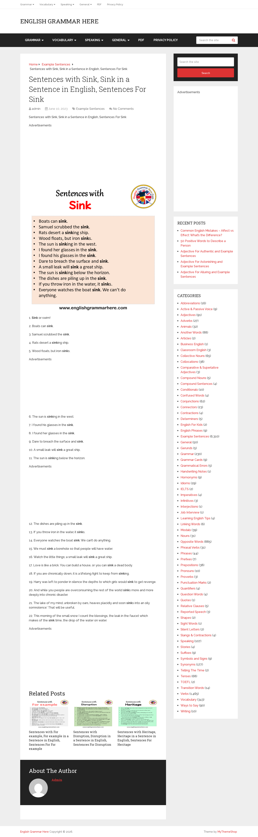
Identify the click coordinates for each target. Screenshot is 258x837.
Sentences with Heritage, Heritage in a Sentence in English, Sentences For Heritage (136, 738)
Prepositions (189, 565)
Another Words (191, 332)
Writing (185, 711)
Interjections (189, 506)
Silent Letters (190, 629)
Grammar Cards (192, 460)
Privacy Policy (115, 4)
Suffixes (186, 653)
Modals (186, 530)
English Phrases (192, 430)
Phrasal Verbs (190, 547)
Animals (186, 326)
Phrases (186, 553)
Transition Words (192, 688)
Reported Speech (193, 612)
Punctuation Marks (194, 582)
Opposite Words (192, 541)
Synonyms (188, 664)
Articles (186, 338)
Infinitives (187, 501)
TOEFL (186, 682)
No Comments (123, 109)
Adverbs (186, 321)
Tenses (186, 676)
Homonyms (189, 477)
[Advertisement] (93, 154)
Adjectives (188, 315)
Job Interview (190, 512)
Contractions (190, 413)
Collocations (189, 362)
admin (36, 109)
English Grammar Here (59, 21)
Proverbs (187, 577)
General (85, 4)
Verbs (185, 694)
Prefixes (186, 559)
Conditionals (189, 389)
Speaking (66, 4)
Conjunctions (190, 401)
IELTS (185, 489)
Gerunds (186, 448)
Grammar (26, 4)
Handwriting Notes (194, 471)
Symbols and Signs (194, 658)
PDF (99, 4)
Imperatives (189, 495)
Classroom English (193, 350)
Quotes (186, 600)
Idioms (185, 483)
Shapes (186, 617)
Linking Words (190, 524)
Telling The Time (192, 670)
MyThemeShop (227, 831)
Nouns (185, 536)
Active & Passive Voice (197, 309)
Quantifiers (188, 588)
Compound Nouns (193, 378)
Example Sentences (90, 109)
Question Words (192, 594)
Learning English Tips (195, 518)
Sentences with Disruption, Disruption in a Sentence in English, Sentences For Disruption (92, 738)
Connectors (189, 407)
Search (234, 40)
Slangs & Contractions (196, 635)
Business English (192, 344)
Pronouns (187, 571)
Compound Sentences (196, 384)
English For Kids (192, 425)
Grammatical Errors (194, 465)
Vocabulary (46, 4)
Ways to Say (189, 705)
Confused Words (192, 395)
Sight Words (189, 623)
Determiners (189, 419)
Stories (185, 647)
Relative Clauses (192, 606)
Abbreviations (190, 303)
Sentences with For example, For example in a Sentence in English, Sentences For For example (49, 740)
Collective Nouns (193, 356)
